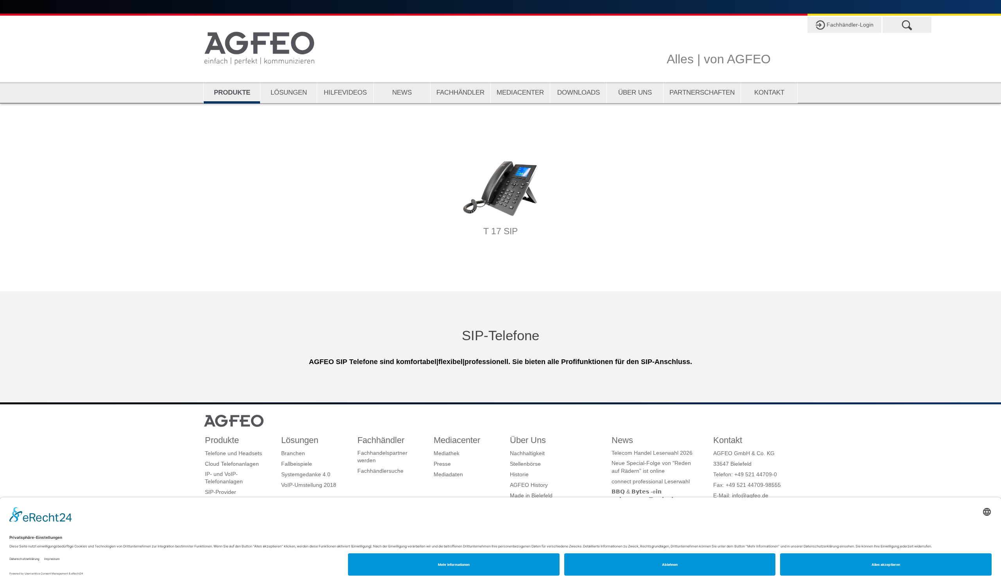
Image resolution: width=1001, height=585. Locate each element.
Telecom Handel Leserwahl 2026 (652, 453)
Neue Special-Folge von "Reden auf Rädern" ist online (651, 467)
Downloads (578, 92)
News (402, 92)
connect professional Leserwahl (651, 481)
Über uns (635, 92)
